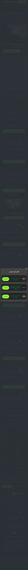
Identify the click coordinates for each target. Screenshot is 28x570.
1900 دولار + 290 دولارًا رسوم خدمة (15, 279)
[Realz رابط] (24, 289)
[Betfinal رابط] (24, 297)
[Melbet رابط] (24, 280)
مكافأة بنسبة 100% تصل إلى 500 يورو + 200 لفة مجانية (15, 288)
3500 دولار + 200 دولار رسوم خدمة (15, 296)
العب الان (5, 279)
